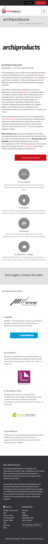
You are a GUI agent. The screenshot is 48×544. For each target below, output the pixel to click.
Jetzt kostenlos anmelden (30, 158)
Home (21, 24)
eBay (23, 513)
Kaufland (25, 515)
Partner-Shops (8, 520)
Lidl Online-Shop (28, 518)
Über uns (6, 525)
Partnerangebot (8, 518)
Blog (4, 528)
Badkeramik (25, 92)
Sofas (36, 78)
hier (30, 139)
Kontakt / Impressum (10, 510)
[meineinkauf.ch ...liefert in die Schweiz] (11, 10)
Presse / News (8, 515)
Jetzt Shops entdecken (33, 525)
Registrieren (41, 3)
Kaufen (28, 24)
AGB (4, 513)
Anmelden (29, 3)
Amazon (25, 510)
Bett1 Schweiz (27, 520)
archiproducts (10, 119)
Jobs (5, 523)
